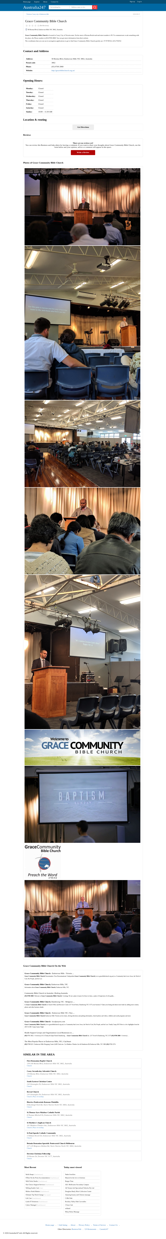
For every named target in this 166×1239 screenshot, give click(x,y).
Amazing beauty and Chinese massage (77, 1195)
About (45, 2)
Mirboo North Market (37, 1191)
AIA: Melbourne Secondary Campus (77, 1184)
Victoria (28, 14)
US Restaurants (90, 1229)
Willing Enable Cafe (34, 1188)
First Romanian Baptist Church (39, 1061)
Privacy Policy (84, 1225)
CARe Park (68, 1198)
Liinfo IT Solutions (36, 1201)
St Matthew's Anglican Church (39, 1123)
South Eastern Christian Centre (39, 1081)
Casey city (35, 14)
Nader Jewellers (70, 1174)
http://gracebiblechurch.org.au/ (63, 70)
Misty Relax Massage (72, 1212)
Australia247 (34, 7)
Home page (27, 2)
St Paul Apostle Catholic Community (41, 1133)
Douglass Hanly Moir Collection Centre (78, 1191)
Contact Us (54, 2)
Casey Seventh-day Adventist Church (41, 1071)
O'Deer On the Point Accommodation (42, 1178)
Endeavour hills (44, 14)
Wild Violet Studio (36, 1181)
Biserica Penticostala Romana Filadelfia (43, 1102)
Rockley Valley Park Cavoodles (75, 1201)
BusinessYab (76, 1229)
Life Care (33, 1198)
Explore (36, 2)
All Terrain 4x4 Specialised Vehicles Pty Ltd (79, 1188)
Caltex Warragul (35, 1205)
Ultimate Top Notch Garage (38, 1195)
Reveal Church (33, 1092)
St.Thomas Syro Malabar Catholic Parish (43, 1112)
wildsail (67, 1208)
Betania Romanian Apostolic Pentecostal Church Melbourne (50, 1143)
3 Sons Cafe (69, 1205)
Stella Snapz (34, 1174)
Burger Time (69, 1181)
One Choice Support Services (40, 1184)
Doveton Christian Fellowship (38, 1154)
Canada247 (104, 1229)
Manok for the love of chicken (75, 1178)
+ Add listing (62, 1225)
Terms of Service (99, 1225)
